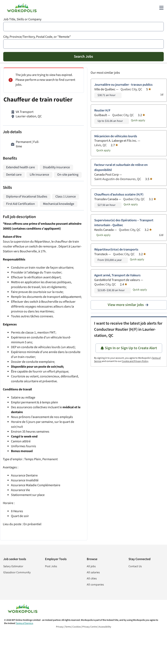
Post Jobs (51, 566)
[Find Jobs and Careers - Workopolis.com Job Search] (21, 7)
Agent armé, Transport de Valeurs (117, 275)
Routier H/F (102, 110)
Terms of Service (24, 623)
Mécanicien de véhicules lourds (115, 136)
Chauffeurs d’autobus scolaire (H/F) (118, 194)
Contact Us (135, 566)
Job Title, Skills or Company (22, 19)
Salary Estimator (13, 566)
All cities (92, 578)
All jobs (91, 566)
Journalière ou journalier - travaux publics (123, 85)
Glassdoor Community (17, 572)
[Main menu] (161, 7)
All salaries (93, 572)
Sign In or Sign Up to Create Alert (131, 348)
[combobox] (83, 26)
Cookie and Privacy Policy (135, 361)
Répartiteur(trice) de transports (116, 249)
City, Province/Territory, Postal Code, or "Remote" (37, 37)
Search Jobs (83, 56)
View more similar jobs (126, 304)
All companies (95, 584)
